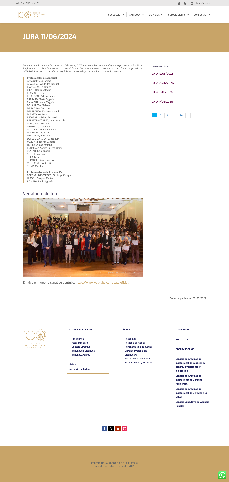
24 (181, 115)
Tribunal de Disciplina (83, 350)
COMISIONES (182, 329)
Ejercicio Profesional (136, 350)
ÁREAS (126, 329)
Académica (131, 338)
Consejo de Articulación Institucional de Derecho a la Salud (191, 393)
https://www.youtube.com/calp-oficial (102, 283)
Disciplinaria (131, 354)
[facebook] (178, 3)
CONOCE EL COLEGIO (80, 329)
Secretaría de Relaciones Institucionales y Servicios (139, 360)
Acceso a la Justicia (135, 342)
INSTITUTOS (182, 339)
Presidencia (78, 338)
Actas (72, 364)
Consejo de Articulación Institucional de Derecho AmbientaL (189, 379)
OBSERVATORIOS (185, 349)
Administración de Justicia (139, 346)
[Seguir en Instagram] (124, 428)
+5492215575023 (29, 3)
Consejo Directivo (81, 346)
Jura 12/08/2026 (163, 73)
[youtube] (185, 3)
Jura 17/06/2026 (162, 101)
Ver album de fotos (42, 193)
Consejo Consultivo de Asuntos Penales (192, 404)
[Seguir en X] (111, 428)
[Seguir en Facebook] (104, 428)
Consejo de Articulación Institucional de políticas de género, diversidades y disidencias (191, 364)
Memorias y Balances (81, 369)
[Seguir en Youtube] (118, 428)
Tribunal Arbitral (81, 354)
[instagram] (192, 3)
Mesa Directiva (80, 342)
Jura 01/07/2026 (162, 92)
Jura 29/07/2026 (163, 83)
